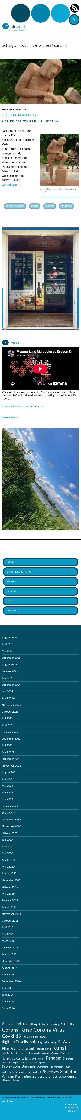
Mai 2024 (7, 691)
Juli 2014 (7, 988)
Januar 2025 (9, 677)
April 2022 (8, 752)
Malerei (45, 1053)
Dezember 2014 (11, 981)
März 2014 (8, 1008)
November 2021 (11, 765)
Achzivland (11, 1023)
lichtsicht (22, 1053)
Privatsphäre (40, 1062)
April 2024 (8, 698)
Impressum (73, 1107)
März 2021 (8, 799)
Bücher (11, 581)
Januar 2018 (9, 954)
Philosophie (13, 1062)
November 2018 (11, 913)
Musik (54, 1053)
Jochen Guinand (15, 206)
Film (5, 1048)
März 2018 (8, 940)
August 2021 (9, 772)
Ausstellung (30, 1024)
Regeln (22, 1072)
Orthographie (38, 1058)
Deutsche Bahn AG (34, 1036)
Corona (68, 1023)
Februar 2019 (10, 900)
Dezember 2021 (11, 758)
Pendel (69, 1058)
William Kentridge (16, 1076)
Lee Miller (8, 1053)
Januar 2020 (9, 873)
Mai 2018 (7, 934)
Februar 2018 (10, 947)
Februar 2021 (10, 806)
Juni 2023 (7, 725)
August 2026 (9, 637)
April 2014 (8, 1001)
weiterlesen (11, 184)
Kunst (34, 206)
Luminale (34, 1053)
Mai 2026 (7, 650)
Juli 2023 (7, 718)
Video (15, 342)
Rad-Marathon (56, 1067)
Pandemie (55, 1057)
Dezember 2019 (11, 880)
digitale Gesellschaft (19, 1041)
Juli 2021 (7, 779)
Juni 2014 (7, 994)
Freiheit (16, 1048)
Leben (10, 601)
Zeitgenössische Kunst (58, 1076)
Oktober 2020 (10, 832)
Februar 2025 (10, 671)
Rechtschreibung (9, 1072)
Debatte (11, 591)
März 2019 (8, 893)
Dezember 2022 (11, 738)
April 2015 (8, 974)
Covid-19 (11, 1036)
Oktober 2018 (10, 920)
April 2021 (8, 792)
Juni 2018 (7, 927)
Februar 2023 (10, 731)
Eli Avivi (65, 1041)
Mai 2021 (7, 785)
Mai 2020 (7, 853)
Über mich (13, 610)
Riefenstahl (34, 1072)
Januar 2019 (9, 907)
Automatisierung (49, 1024)
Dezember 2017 (11, 961)
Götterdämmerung (20, 115)
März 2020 (8, 866)
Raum (67, 1067)
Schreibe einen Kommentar (42, 120)
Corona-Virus (49, 1029)
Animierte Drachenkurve (15, 406)
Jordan (39, 1048)
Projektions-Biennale (19, 1066)
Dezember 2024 (11, 684)
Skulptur (66, 206)
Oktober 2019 (10, 886)
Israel (29, 1048)
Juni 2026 (7, 644)
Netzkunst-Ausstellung (16, 1058)
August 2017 (9, 967)
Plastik (49, 206)
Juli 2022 (7, 745)
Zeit (35, 1076)
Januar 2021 (9, 812)
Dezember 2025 (11, 657)
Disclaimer (73, 1104)
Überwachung (10, 1080)
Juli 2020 (7, 839)
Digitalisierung (47, 1042)
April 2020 (8, 859)
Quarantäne (42, 1067)
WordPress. (8, 1100)
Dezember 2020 (11, 819)
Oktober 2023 (10, 711)
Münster (65, 1053)
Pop (30, 1062)
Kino (48, 1048)
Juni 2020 (7, 846)
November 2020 (11, 826)
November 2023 (11, 704)
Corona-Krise (17, 1030)
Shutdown (50, 1072)
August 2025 (9, 664)
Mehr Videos (11, 417)
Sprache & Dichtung (14, 109)
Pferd (4, 1062)
